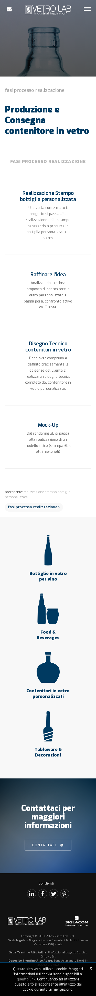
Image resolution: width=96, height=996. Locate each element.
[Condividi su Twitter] (53, 893)
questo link (26, 979)
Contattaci (44, 845)
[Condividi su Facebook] (42, 893)
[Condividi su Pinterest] (64, 893)
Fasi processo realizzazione (35, 90)
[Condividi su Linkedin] (31, 893)
